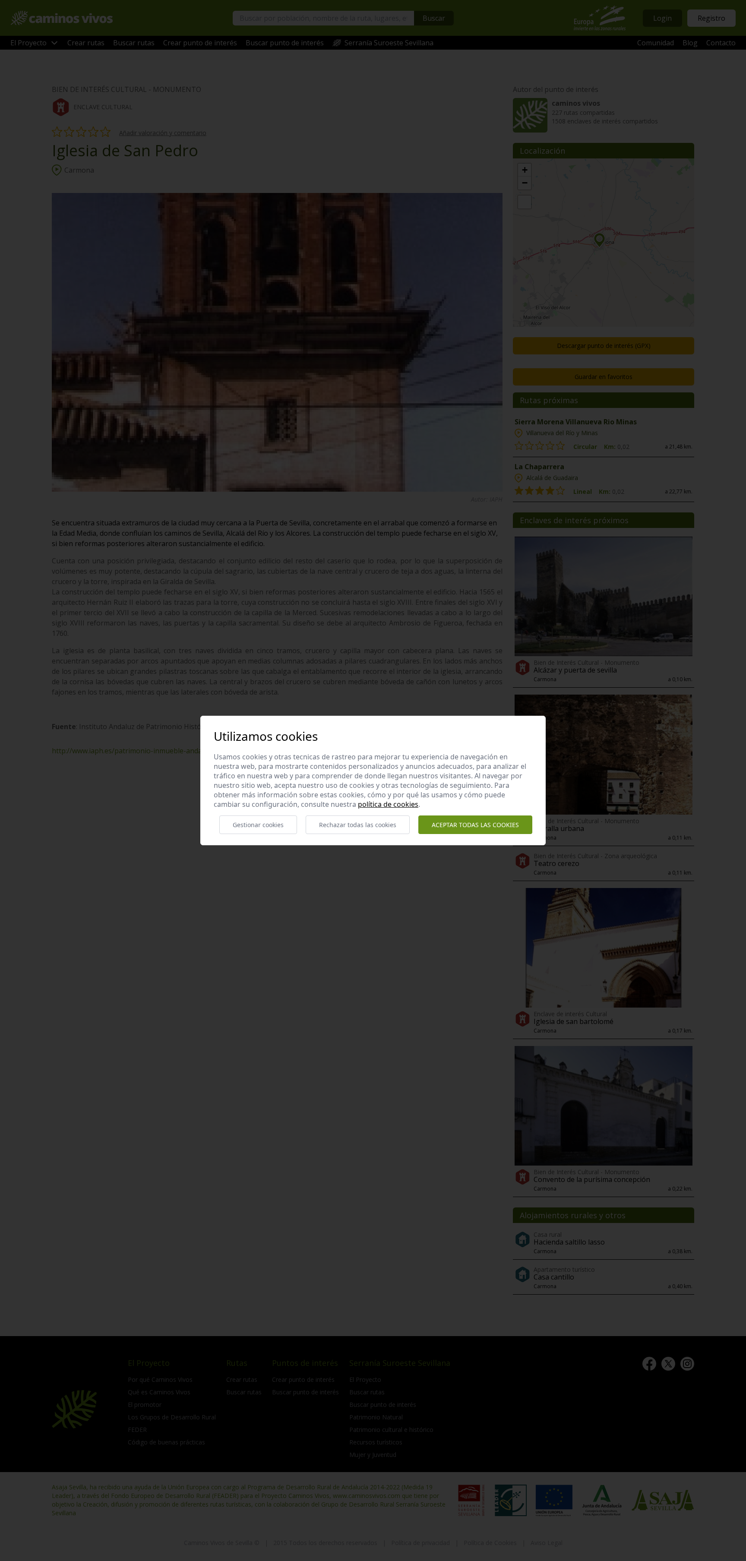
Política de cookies (388, 804)
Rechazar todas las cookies (357, 825)
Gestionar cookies (258, 825)
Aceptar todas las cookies (475, 825)
